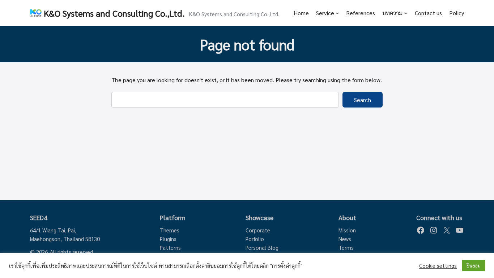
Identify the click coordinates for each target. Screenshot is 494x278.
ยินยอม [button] (474, 265)
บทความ (392, 13)
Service (325, 13)
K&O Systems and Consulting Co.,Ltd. (114, 13)
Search (362, 100)
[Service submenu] (337, 13)
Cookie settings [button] (438, 265)
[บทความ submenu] (406, 13)
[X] (446, 230)
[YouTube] (459, 230)
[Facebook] (420, 230)
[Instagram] (433, 230)
